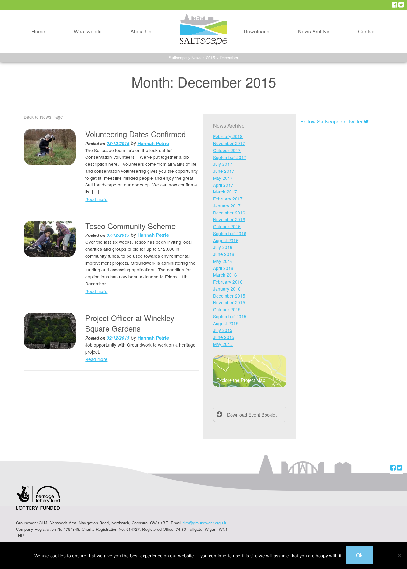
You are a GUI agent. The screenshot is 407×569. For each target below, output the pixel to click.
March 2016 (225, 274)
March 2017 (225, 191)
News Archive (313, 31)
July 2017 (222, 164)
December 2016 (229, 212)
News (196, 57)
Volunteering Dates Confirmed (135, 133)
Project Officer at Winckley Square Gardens (129, 323)
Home (38, 31)
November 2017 (229, 143)
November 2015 (229, 302)
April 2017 (223, 185)
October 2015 (227, 309)
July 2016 (222, 247)
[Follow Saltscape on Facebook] (394, 5)
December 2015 (229, 295)
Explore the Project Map (240, 379)
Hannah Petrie (153, 143)
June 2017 (223, 171)
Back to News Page (43, 117)
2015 (210, 57)
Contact (367, 31)
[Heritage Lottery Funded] (38, 501)
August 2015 (225, 323)
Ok (359, 555)
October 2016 (227, 226)
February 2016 (228, 281)
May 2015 (223, 344)
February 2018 (228, 136)
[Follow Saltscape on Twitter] (401, 5)
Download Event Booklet (252, 414)
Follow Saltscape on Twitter (332, 121)
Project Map (76, 27)
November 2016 (229, 219)
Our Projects (77, 12)
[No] (399, 555)
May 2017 (223, 178)
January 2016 (227, 288)
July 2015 (222, 330)
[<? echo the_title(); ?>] (50, 147)
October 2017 (227, 150)
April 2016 (223, 268)
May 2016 (223, 261)
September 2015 (229, 316)
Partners (128, 41)
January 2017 (227, 205)
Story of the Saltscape (144, 27)
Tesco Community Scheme (130, 225)
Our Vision (131, 12)
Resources (244, 12)
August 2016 (225, 240)
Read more (96, 199)
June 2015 (223, 337)
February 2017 (228, 198)
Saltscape (178, 57)
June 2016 (223, 254)
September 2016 (229, 233)
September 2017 (229, 157)
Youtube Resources (254, 27)
